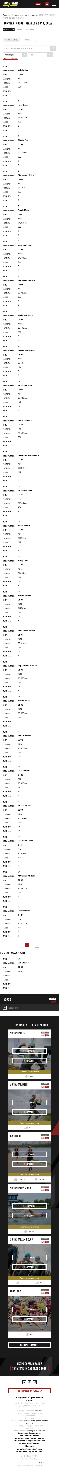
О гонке (19, 29)
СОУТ (41, 1463)
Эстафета (28, 40)
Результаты (8, 29)
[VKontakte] (24, 1382)
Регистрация (29, 1051)
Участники (29, 29)
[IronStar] (10, 5)
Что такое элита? (10, 58)
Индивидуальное (11, 40)
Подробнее (29, 1061)
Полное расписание (29, 1345)
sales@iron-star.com (36, 1430)
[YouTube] (29, 1382)
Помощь (39, 1410)
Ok (47, 1391)
